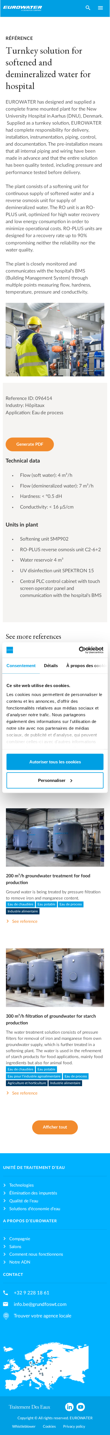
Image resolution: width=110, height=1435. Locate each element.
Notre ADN (19, 1262)
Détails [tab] (51, 665)
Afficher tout (55, 1127)
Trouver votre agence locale (42, 1315)
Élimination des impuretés (33, 1193)
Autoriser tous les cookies (55, 761)
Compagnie (19, 1239)
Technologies (21, 1185)
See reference (25, 921)
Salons (15, 1247)
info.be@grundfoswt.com (40, 1304)
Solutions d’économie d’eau (34, 1209)
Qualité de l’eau (23, 1201)
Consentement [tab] (21, 665)
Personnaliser (51, 780)
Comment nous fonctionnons (36, 1254)
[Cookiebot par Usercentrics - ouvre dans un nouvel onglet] (79, 650)
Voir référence (55, 843)
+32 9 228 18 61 (31, 1292)
